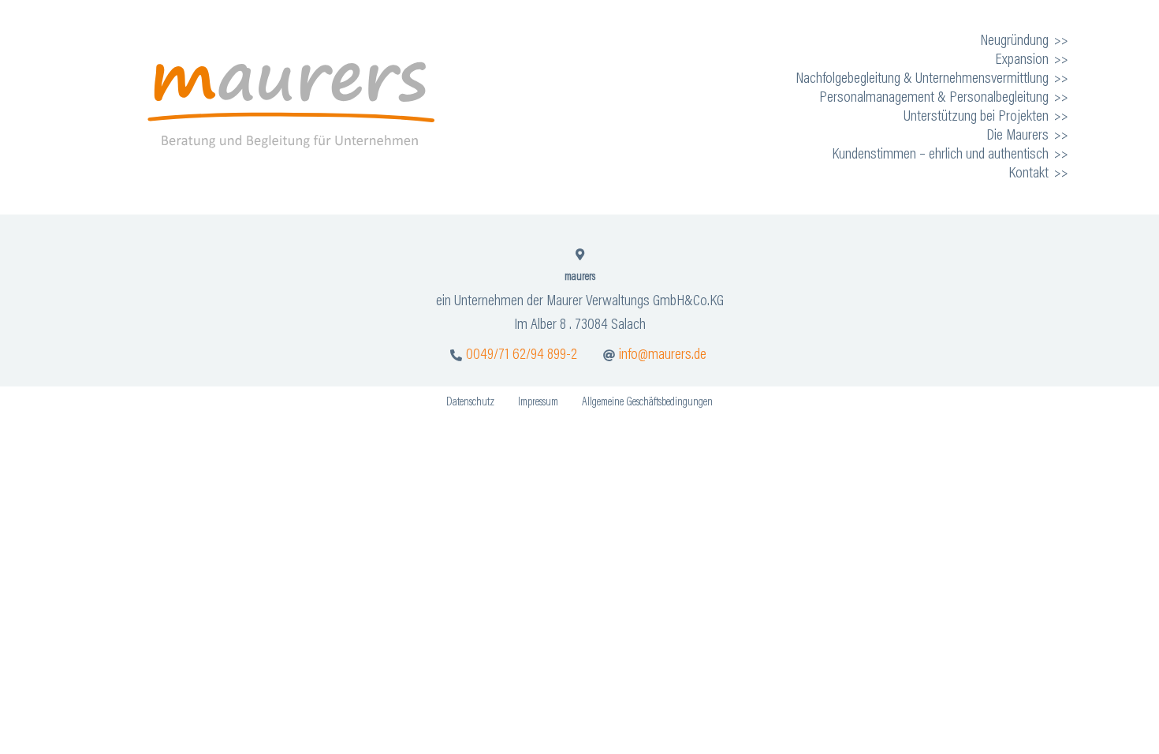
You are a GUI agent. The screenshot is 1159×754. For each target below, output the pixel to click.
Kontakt (1028, 173)
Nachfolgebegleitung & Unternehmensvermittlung (922, 79)
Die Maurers (1017, 136)
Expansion (1022, 60)
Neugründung (1014, 41)
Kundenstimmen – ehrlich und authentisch (940, 154)
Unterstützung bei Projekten (976, 117)
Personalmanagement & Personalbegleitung (934, 98)
